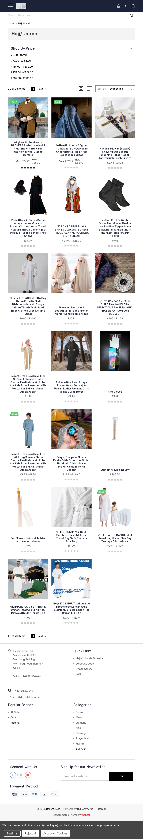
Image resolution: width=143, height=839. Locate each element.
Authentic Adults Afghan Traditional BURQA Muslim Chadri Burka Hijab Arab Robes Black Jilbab (71, 150)
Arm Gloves (115, 391)
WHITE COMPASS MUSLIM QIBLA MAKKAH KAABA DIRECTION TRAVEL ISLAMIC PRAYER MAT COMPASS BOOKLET (115, 307)
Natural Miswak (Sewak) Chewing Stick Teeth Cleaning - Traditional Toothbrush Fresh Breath (115, 153)
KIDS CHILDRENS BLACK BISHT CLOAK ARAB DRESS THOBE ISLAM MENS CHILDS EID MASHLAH (71, 231)
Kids (78, 727)
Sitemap (101, 809)
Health (80, 743)
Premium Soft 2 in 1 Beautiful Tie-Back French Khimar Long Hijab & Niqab (71, 310)
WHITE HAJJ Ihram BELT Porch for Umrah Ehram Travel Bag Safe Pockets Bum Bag (71, 537)
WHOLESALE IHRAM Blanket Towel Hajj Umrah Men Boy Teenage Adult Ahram (115, 538)
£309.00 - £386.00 (22, 78)
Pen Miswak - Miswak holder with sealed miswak (28, 540)
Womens (81, 722)
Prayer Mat (82, 738)
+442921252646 (23, 690)
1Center (85, 815)
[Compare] (126, 8)
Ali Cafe (15, 712)
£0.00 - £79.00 (19, 55)
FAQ (78, 674)
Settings (12, 833)
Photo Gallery (84, 668)
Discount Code (85, 663)
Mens (79, 717)
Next (40, 88)
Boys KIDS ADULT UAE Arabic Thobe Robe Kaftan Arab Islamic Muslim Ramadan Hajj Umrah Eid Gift (71, 608)
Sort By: (102, 88)
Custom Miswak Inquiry (115, 469)
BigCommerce (85, 809)
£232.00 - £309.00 (22, 72)
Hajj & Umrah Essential (89, 658)
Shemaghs (82, 733)
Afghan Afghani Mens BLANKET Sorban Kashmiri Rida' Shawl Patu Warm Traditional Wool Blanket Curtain (28, 148)
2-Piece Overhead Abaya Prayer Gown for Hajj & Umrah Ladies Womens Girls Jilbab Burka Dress (71, 387)
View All (15, 722)
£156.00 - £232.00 (22, 66)
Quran (13, 717)
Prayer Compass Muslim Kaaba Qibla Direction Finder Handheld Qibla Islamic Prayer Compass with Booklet (71, 463)
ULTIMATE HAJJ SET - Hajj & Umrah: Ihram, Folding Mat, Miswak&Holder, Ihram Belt (28, 610)
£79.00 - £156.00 (21, 60)
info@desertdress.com (26, 697)
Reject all (30, 833)
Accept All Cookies (55, 833)
